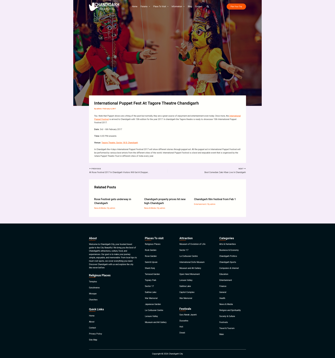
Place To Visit (159, 6)
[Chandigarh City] (104, 6)
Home (134, 6)
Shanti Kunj (150, 268)
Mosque (93, 293)
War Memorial (151, 298)
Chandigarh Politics (228, 256)
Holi (181, 326)
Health (222, 298)
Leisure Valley (151, 316)
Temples (93, 281)
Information (177, 6)
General (222, 292)
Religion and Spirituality (230, 310)
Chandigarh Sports (227, 262)
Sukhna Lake (150, 292)
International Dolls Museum (192, 262)
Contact (198, 6)
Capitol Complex (186, 292)
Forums (144, 6)
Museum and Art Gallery (156, 322)
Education (223, 274)
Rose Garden (151, 256)
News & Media (100, 208)
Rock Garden (150, 250)
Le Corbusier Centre (154, 310)
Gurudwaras (94, 287)
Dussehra (183, 320)
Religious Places (152, 244)
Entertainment (200, 204)
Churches (93, 299)
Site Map (93, 340)
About (91, 321)
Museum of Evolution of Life (192, 244)
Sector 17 (149, 286)
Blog (190, 6)
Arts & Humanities (227, 244)
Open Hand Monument (189, 274)
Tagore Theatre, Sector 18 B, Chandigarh (120, 142)
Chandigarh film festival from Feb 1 (215, 199)
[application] (148, 6)
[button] (208, 6)
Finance (222, 286)
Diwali (182, 332)
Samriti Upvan (151, 262)
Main (221, 334)
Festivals (223, 322)
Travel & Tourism (226, 328)
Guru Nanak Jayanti (188, 314)
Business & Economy (229, 250)
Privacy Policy (95, 334)
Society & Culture (227, 316)
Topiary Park (150, 280)
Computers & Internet (229, 268)
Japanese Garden (153, 304)
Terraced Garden (152, 274)
